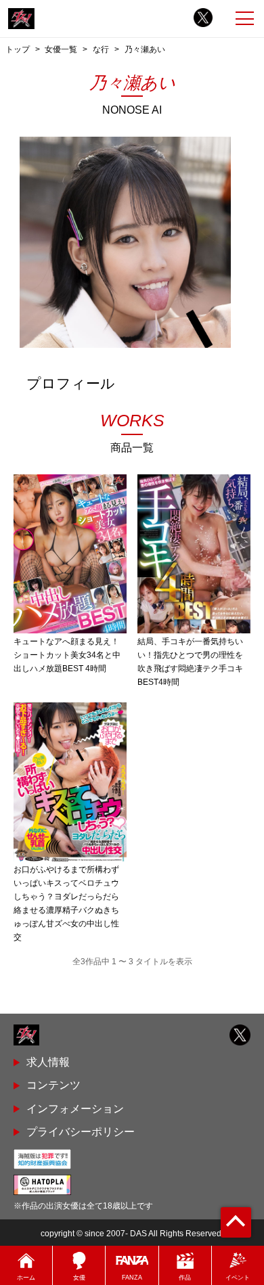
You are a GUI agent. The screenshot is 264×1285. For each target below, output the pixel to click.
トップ (17, 49)
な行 (101, 49)
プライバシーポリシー (80, 1131)
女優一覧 (61, 49)
